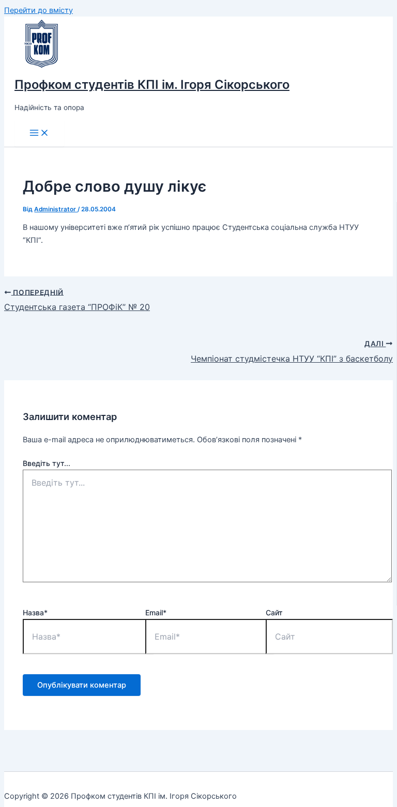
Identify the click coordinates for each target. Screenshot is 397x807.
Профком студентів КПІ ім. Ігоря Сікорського (151, 84)
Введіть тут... (46, 463)
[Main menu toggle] (39, 133)
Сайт (274, 612)
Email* (155, 612)
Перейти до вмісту (38, 10)
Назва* (35, 612)
